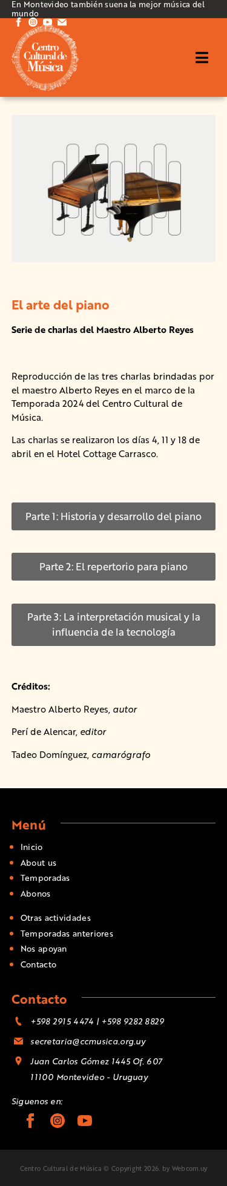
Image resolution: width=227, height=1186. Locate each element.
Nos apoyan (44, 948)
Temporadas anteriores (67, 933)
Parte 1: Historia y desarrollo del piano (113, 516)
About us (38, 862)
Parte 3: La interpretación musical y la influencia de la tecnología (113, 624)
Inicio (32, 846)
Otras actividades (56, 917)
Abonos (36, 893)
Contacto (38, 964)
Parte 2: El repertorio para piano (113, 566)
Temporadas (45, 877)
